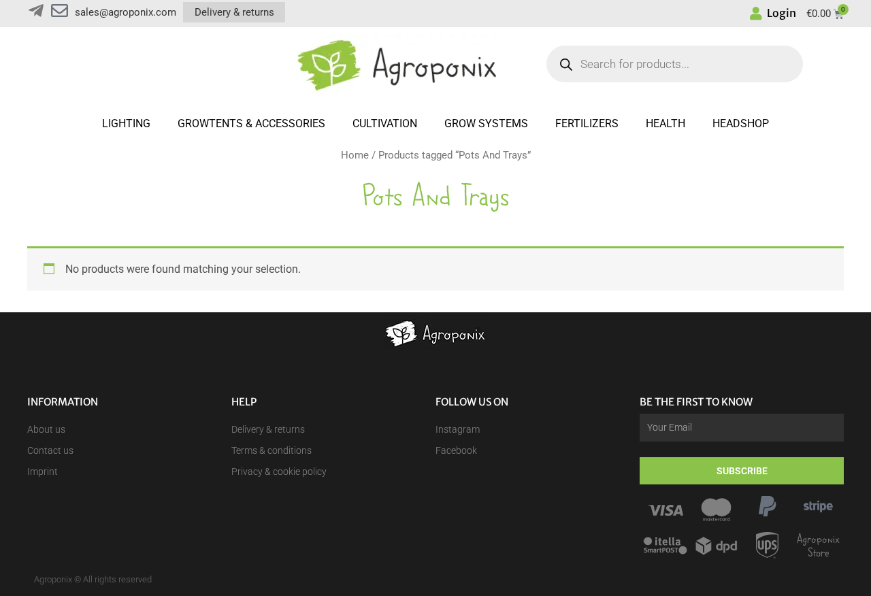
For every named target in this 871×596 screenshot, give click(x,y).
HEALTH (665, 123)
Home (355, 155)
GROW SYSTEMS (486, 123)
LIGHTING (126, 123)
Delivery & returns (234, 12)
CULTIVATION (384, 123)
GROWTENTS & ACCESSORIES (251, 123)
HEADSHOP (740, 123)
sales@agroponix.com (125, 12)
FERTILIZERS (587, 123)
